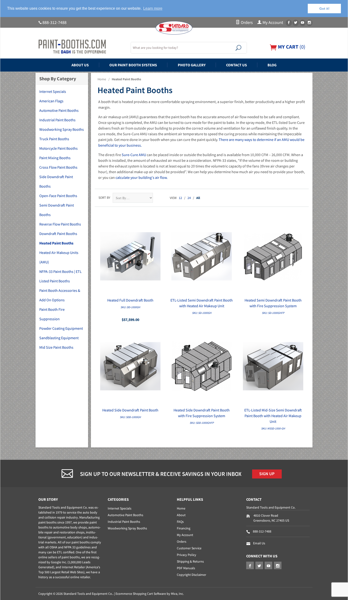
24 (189, 198)
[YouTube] (302, 23)
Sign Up (267, 473)
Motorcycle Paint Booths (58, 148)
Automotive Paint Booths (59, 110)
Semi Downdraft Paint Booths (56, 210)
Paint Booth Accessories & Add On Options (59, 295)
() (291, 47)
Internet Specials (52, 91)
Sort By (104, 197)
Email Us (259, 543)
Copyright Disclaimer (191, 575)
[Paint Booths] (82, 47)
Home (102, 79)
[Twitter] (296, 23)
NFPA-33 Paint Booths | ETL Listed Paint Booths (60, 276)
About (181, 515)
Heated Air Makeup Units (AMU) (58, 257)
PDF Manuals (186, 568)
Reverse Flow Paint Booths (60, 224)
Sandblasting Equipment (59, 337)
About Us (80, 65)
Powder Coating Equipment (61, 328)
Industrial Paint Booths (57, 119)
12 (180, 198)
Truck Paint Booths (54, 138)
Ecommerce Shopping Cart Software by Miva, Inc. (150, 593)
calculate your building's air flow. (142, 177)
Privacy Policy (186, 555)
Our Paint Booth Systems (133, 65)
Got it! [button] (324, 8)
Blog (272, 65)
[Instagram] (309, 23)
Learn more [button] (152, 8)
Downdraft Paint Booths (58, 233)
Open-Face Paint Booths (58, 195)
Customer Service (189, 548)
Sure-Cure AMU (134, 154)
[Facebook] (289, 23)
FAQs (180, 521)
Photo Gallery (191, 65)
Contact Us (236, 65)
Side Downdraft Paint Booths (56, 181)
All (198, 198)
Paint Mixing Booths (55, 157)
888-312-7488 (54, 22)
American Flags (51, 101)
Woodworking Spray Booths (61, 129)
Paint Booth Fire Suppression (52, 314)
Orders (246, 22)
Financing (183, 528)
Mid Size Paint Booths (56, 347)
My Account (272, 22)
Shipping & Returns (190, 561)
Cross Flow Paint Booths (58, 167)
